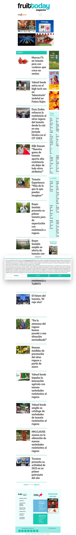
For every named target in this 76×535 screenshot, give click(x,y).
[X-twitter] (19, 531)
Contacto (21, 500)
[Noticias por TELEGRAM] (36, 502)
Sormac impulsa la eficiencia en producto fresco (52, 186)
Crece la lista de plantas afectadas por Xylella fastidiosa (58, 124)
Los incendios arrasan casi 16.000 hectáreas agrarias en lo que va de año (52, 144)
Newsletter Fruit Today (22, 508)
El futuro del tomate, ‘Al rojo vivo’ (39, 299)
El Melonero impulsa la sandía (58, 209)
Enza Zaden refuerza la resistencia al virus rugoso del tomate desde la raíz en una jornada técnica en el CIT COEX (39, 124)
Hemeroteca (22, 511)
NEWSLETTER (42, 516)
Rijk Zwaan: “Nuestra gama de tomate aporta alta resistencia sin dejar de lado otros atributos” (38, 158)
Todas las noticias (21, 514)
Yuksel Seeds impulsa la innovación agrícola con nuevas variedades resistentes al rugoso (39, 385)
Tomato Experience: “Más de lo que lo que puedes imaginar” (38, 187)
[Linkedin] (28, 531)
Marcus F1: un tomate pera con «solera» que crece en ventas (39, 65)
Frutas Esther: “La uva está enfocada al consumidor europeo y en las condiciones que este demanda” (59, 192)
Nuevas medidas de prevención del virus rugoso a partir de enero (38, 357)
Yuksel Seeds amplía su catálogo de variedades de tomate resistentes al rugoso (39, 414)
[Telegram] (34, 531)
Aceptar (60, 275)
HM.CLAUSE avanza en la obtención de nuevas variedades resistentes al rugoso (39, 441)
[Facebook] (25, 531)
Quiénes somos (23, 498)
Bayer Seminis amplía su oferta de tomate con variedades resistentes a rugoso (39, 252)
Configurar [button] (47, 533)
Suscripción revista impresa (22, 504)
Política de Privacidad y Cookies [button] (37, 533)
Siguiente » (37, 484)
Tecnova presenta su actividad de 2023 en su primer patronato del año (38, 468)
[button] (40, 14)
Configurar (16, 275)
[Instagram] (22, 531)
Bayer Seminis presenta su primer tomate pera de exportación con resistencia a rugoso (39, 218)
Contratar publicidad (22, 518)
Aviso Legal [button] (27, 533)
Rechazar (38, 275)
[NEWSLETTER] (36, 516)
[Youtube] (31, 531)
